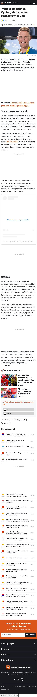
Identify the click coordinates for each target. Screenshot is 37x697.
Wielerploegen (8, 643)
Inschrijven (30, 635)
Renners (5, 649)
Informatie (6, 654)
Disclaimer (15, 686)
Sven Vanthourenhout (8, 420)
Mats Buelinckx (8, 24)
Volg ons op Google (9, 20)
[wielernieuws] (18, 667)
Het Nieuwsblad (12, 142)
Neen (9, 414)
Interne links (7, 660)
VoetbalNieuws (31, 686)
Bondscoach (6, 423)
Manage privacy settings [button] (9, 695)
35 (33, 24)
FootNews (22, 686)
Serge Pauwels (21, 420)
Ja (8, 410)
